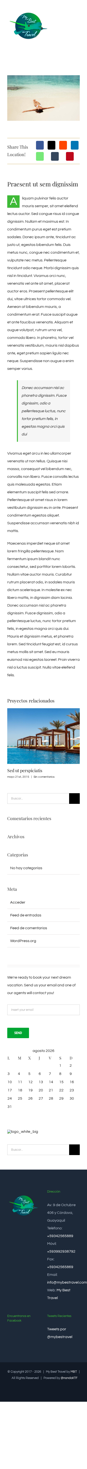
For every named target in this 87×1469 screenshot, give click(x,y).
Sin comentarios (44, 776)
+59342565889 (60, 1236)
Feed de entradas (25, 915)
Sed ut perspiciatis (24, 770)
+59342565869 (60, 1267)
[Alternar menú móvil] (78, 15)
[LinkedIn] (75, 145)
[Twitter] (51, 145)
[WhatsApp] (40, 156)
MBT (74, 1371)
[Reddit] (63, 145)
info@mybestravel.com (67, 1282)
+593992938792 (61, 1251)
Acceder (17, 902)
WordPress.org (23, 941)
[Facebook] (40, 145)
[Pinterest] (70, 156)
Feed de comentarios (28, 928)
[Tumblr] (55, 156)
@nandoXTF (69, 1378)
